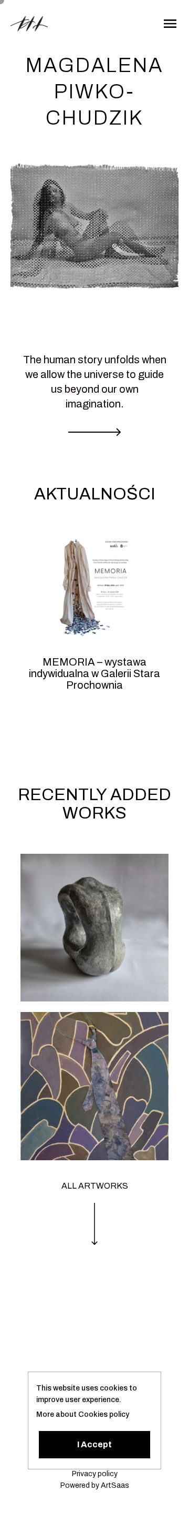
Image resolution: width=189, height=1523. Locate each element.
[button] (95, 1444)
